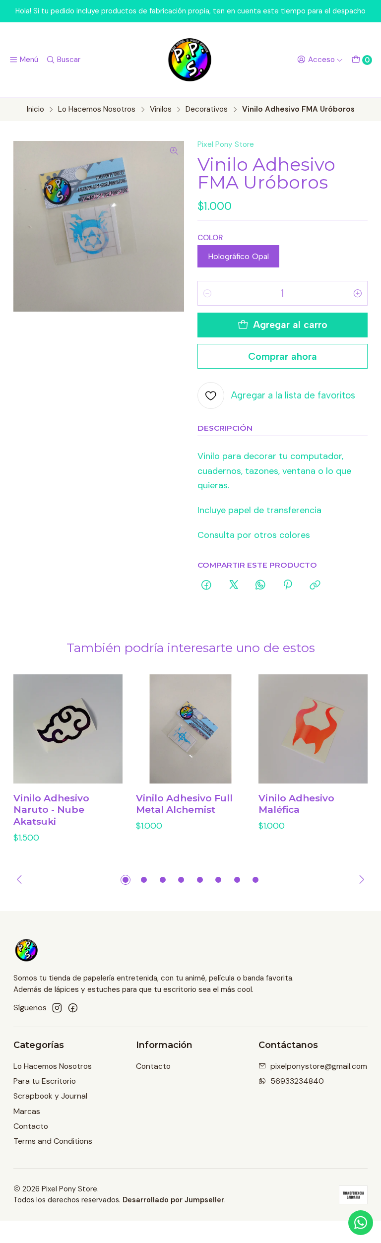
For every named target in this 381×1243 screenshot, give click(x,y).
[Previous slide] (20, 880)
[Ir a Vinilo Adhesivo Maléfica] (313, 729)
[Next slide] (360, 880)
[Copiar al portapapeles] (315, 585)
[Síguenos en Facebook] (72, 1008)
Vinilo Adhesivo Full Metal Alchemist (184, 804)
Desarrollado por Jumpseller (173, 1199)
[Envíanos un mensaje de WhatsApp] (360, 1222)
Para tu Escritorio (44, 1081)
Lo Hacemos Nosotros (96, 109)
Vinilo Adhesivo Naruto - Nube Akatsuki (51, 809)
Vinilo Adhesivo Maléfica (296, 804)
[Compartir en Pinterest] (288, 585)
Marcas (26, 1111)
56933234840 (297, 1081)
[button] (125, 880)
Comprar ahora (282, 356)
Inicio (35, 109)
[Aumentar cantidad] (357, 293)
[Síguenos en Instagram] (57, 1008)
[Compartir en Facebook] (206, 585)
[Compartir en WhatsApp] (260, 585)
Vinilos (161, 109)
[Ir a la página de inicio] (190, 60)
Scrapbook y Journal (50, 1096)
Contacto (30, 1126)
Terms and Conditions (52, 1141)
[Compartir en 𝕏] (233, 585)
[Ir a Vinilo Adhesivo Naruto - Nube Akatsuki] (68, 729)
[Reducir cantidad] (207, 293)
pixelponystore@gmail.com (318, 1066)
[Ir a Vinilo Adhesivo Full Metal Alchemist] (190, 729)
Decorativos (207, 109)
